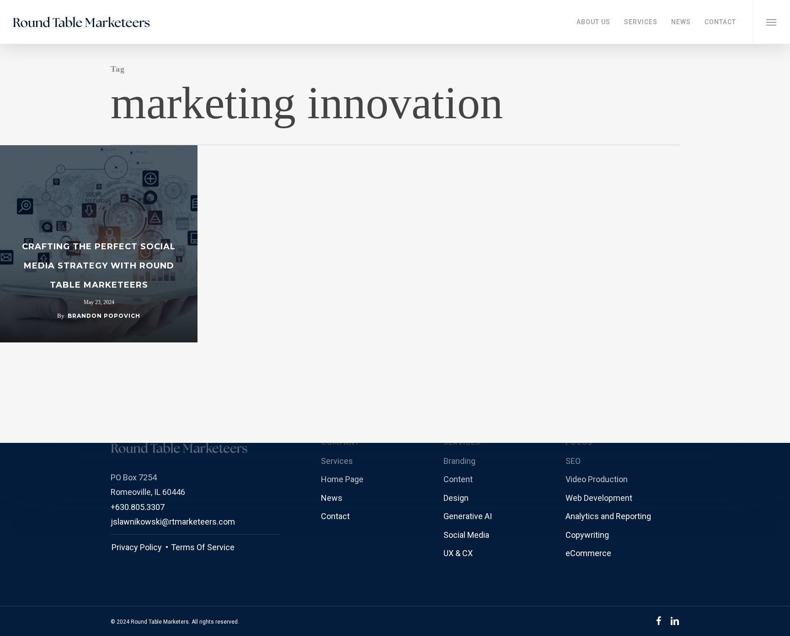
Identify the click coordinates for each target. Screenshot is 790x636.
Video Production (597, 479)
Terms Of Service (202, 547)
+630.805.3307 (138, 507)
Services (337, 461)
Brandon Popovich (104, 315)
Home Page (342, 479)
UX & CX (458, 553)
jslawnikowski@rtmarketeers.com (173, 521)
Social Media (466, 535)
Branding (459, 461)
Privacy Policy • (140, 547)
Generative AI (467, 516)
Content (458, 479)
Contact (335, 516)
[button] (771, 22)
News (331, 498)
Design (456, 498)
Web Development (599, 498)
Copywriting (587, 535)
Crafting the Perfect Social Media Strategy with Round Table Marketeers (99, 266)
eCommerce (588, 553)
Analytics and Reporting (608, 516)
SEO (573, 461)
